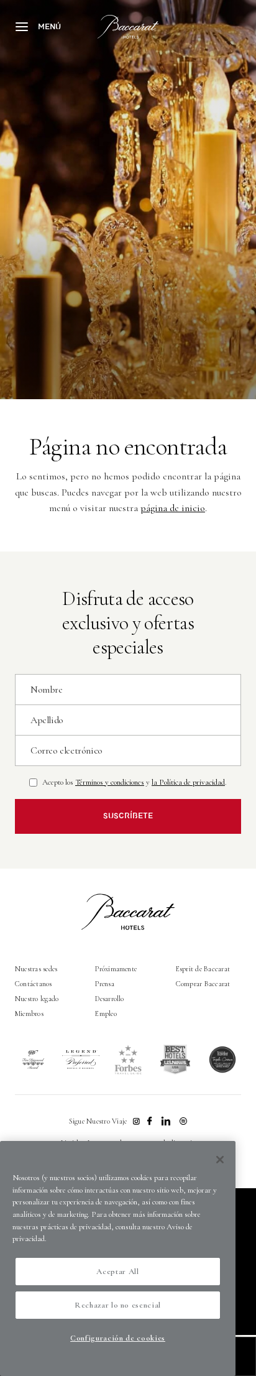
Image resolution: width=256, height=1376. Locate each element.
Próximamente (116, 968)
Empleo (105, 1013)
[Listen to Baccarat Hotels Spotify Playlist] (183, 1121)
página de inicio (172, 508)
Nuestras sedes (36, 968)
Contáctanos (33, 983)
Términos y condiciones (109, 782)
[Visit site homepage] (128, 27)
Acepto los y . (134, 782)
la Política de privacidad (188, 782)
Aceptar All (117, 1272)
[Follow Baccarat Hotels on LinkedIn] (166, 1121)
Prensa (104, 983)
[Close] (220, 1159)
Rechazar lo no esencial (118, 1305)
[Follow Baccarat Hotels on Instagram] (136, 1121)
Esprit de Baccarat (203, 968)
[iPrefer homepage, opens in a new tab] (80, 1059)
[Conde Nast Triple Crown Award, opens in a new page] (222, 1059)
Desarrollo (109, 998)
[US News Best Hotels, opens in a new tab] (175, 1059)
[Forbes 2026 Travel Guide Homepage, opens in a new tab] (128, 1059)
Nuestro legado (36, 998)
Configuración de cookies (117, 1338)
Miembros (29, 1013)
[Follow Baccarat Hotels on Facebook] (149, 1121)
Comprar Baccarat (203, 983)
